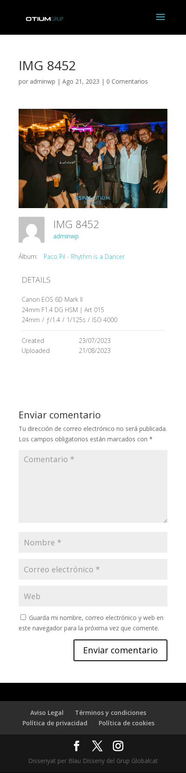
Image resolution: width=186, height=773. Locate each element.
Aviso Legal (47, 712)
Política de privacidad (54, 723)
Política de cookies (126, 723)
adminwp (42, 81)
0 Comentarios (127, 81)
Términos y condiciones (110, 712)
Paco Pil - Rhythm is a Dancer (84, 256)
